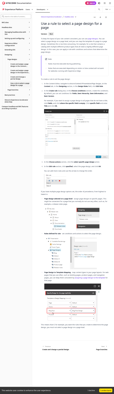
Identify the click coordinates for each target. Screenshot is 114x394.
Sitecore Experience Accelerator (51, 17)
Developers (41, 9)
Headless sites (69, 17)
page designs (93, 39)
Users (28, 9)
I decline (91, 390)
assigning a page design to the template (90, 278)
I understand (105, 390)
